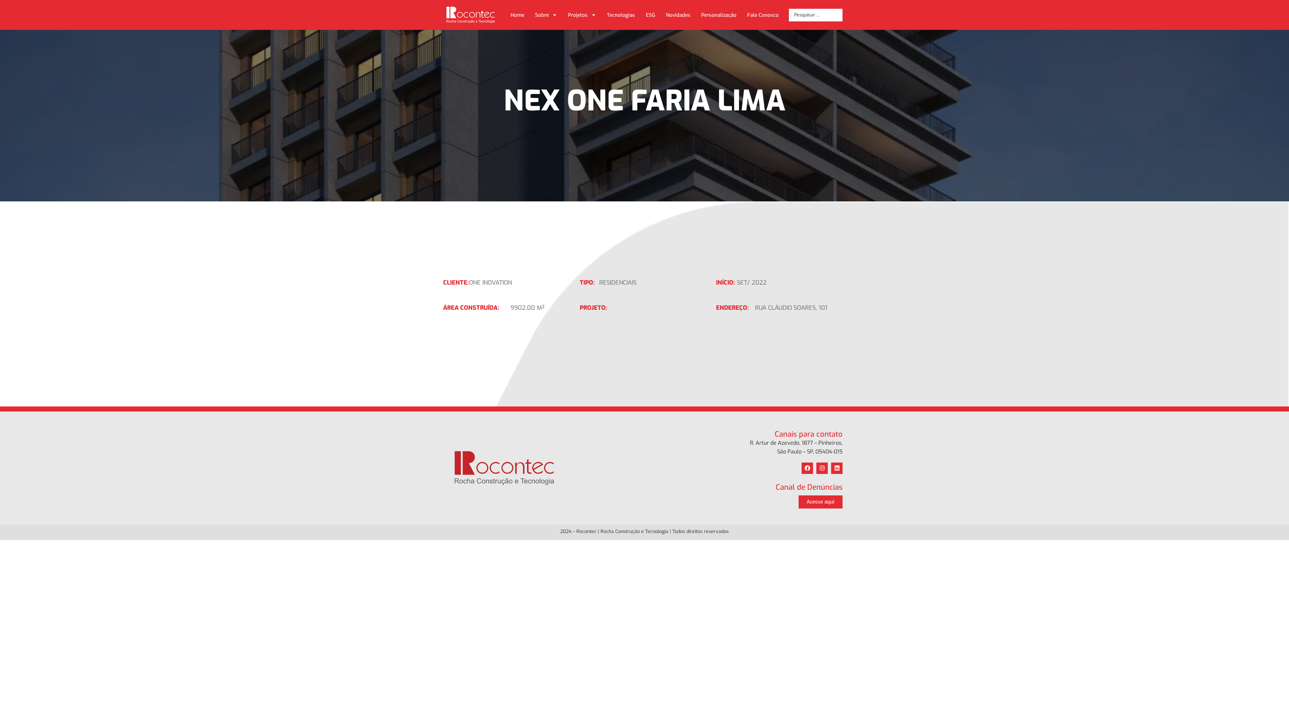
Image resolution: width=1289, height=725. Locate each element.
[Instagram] (822, 468)
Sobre (542, 15)
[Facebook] (807, 468)
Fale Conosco (763, 15)
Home (517, 15)
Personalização (718, 15)
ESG (650, 15)
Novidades (678, 15)
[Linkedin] (837, 468)
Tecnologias (621, 15)
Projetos (578, 15)
